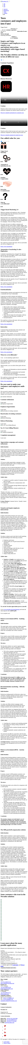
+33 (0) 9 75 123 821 (11, 1021)
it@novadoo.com (5, 994)
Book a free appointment (6, 246)
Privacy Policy (7, 1043)
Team (5, 11)
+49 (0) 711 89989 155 (8, 998)
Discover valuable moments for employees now (12, 135)
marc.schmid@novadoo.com (7, 983)
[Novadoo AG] (5, 1)
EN (4, 6)
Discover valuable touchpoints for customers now (12, 112)
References (6, 10)
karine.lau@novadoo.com (7, 988)
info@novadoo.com (9, 1022)
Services (6, 9)
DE (4, 4)
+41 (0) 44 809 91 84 (6, 982)
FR (4, 5)
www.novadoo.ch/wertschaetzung (12, 609)
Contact (5, 13)
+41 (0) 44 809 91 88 (6, 987)
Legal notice (15, 965)
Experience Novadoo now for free (8, 967)
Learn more (3, 402)
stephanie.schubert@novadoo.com (9, 1000)
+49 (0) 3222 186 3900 (11, 1018)
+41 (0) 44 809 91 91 (6, 992)
